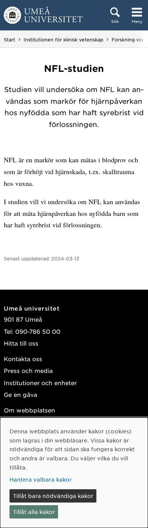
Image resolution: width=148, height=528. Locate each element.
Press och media (28, 370)
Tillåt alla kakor (34, 511)
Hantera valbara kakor (40, 479)
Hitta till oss (21, 343)
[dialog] (74, 472)
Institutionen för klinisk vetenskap (63, 39)
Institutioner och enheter (40, 382)
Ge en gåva (20, 394)
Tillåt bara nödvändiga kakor (53, 495)
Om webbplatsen (29, 410)
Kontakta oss (23, 358)
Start (9, 39)
